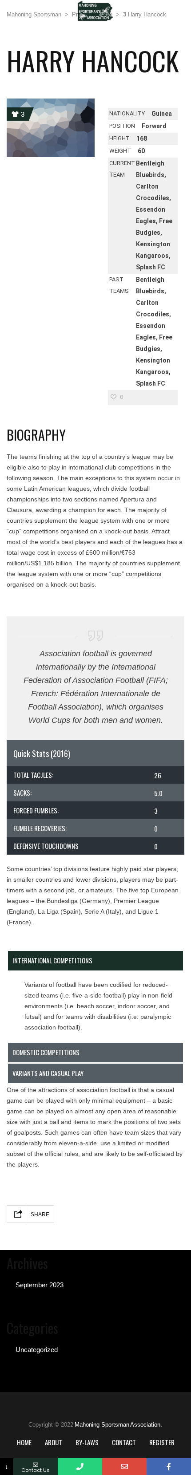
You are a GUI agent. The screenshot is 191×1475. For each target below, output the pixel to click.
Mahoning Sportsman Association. (118, 1424)
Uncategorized (37, 1349)
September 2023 (40, 1285)
